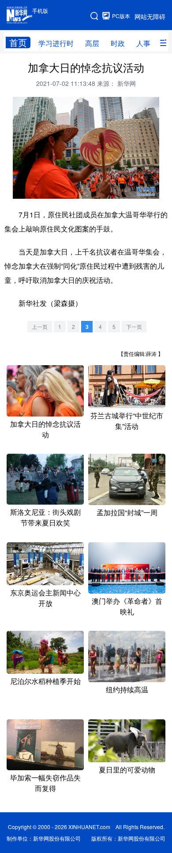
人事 (143, 43)
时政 (118, 43)
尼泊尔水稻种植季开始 (45, 681)
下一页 (134, 326)
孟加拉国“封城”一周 (127, 512)
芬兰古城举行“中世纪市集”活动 (126, 420)
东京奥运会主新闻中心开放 (45, 597)
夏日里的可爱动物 (127, 769)
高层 (92, 43)
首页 (18, 42)
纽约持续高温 (127, 689)
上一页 (40, 326)
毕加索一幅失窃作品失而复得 (45, 782)
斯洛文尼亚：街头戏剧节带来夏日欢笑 (45, 517)
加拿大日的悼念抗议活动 (45, 429)
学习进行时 (56, 43)
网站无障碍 (150, 16)
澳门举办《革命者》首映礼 (127, 606)
